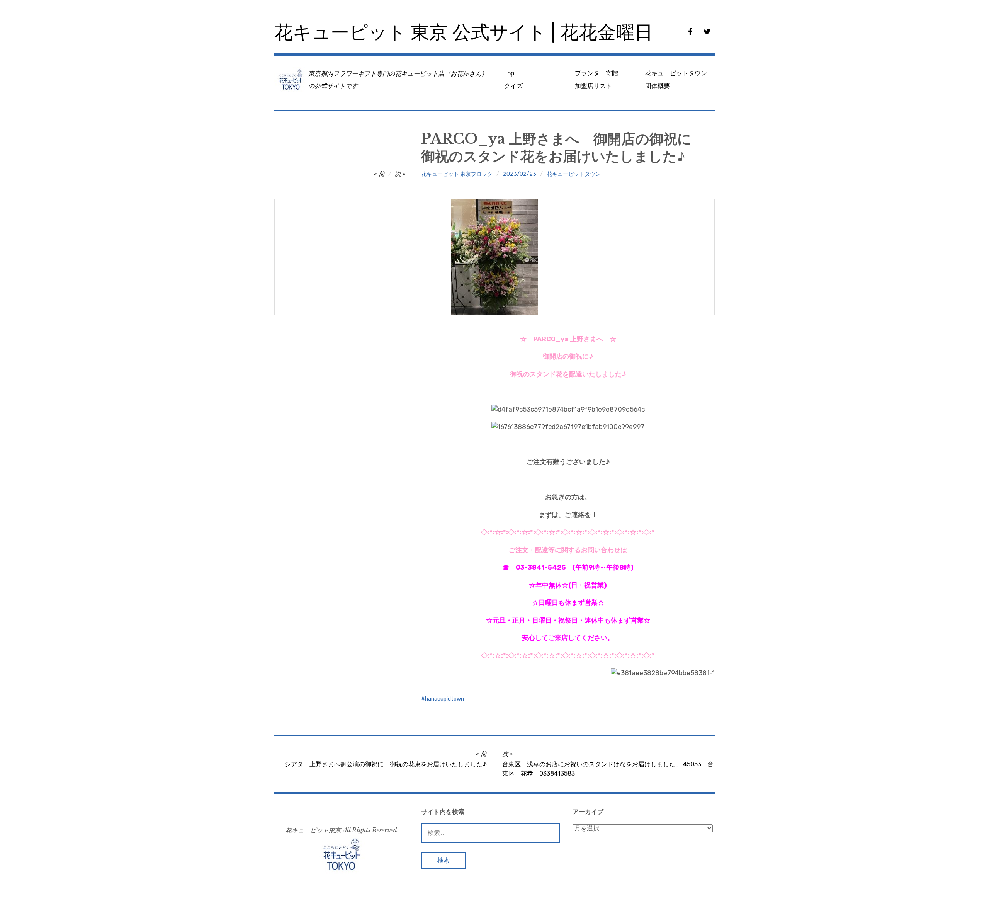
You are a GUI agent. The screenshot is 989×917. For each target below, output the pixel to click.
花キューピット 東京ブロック (457, 174)
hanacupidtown (444, 699)
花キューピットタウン (676, 73)
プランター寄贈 (596, 73)
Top (509, 73)
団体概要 (657, 86)
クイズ (513, 86)
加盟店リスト (593, 86)
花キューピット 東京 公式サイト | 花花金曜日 (463, 32)
